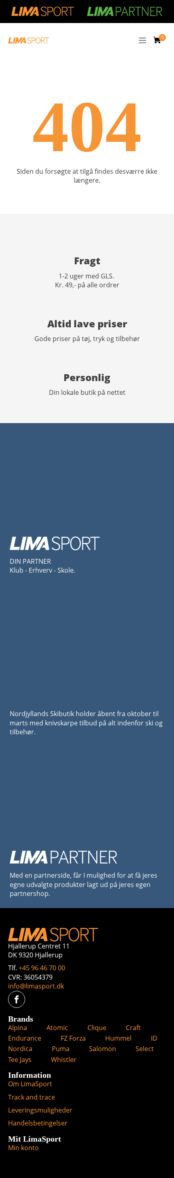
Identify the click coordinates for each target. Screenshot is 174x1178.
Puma (61, 1048)
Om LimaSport (30, 1083)
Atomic (57, 1027)
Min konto (23, 1147)
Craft (133, 1027)
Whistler (63, 1059)
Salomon (102, 1048)
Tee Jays (20, 1059)
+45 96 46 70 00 (42, 967)
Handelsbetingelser (38, 1123)
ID (154, 1038)
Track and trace (31, 1097)
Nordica (20, 1048)
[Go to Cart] (159, 41)
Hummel (118, 1038)
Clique (96, 1027)
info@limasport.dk (36, 986)
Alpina (17, 1027)
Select (145, 1048)
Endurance (24, 1038)
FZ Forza (73, 1038)
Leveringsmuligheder (40, 1110)
